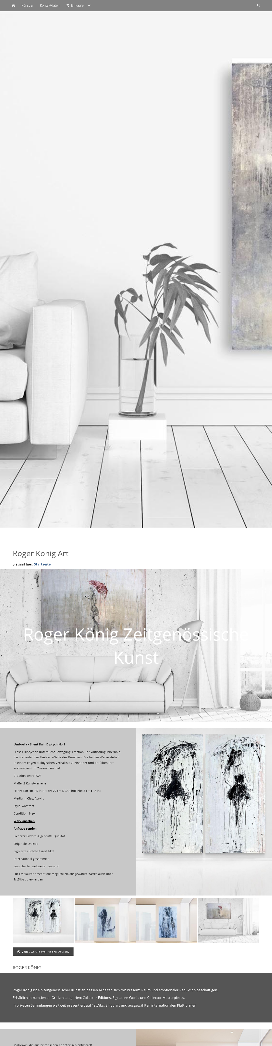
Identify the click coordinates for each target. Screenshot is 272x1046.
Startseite (42, 564)
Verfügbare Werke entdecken (45, 952)
